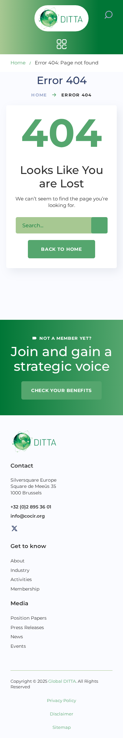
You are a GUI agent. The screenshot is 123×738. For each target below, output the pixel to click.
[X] (14, 528)
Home (18, 63)
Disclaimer (61, 714)
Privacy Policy (61, 700)
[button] (109, 14)
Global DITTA (62, 681)
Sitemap (61, 727)
